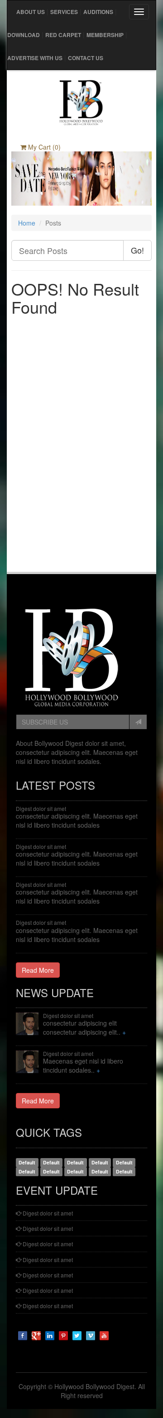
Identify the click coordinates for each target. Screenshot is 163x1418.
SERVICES (64, 12)
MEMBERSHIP (105, 35)
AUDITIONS (98, 12)
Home (26, 222)
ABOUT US (30, 12)
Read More (38, 970)
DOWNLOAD (23, 35)
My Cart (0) (43, 146)
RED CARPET (63, 35)
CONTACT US (85, 58)
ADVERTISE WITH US (34, 58)
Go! (137, 250)
